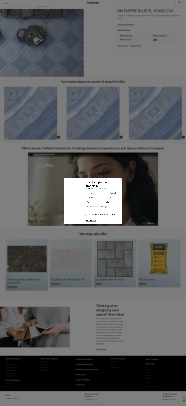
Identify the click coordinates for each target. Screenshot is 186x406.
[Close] (121, 179)
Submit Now (91, 220)
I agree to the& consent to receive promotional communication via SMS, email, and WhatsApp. (102, 215)
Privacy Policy (98, 214)
